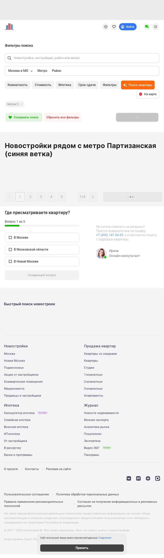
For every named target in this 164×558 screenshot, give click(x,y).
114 (82, 197)
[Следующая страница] (93, 197)
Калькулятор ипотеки (25, 413)
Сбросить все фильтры (62, 117)
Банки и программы (18, 455)
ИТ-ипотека (12, 434)
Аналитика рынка (96, 427)
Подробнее (105, 537)
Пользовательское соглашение (26, 494)
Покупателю (92, 434)
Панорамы (91, 455)
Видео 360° (97, 448)
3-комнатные (93, 388)
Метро (42, 71)
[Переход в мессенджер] (157, 478)
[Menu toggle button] (155, 26)
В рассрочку (12, 448)
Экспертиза (92, 441)
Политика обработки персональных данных (87, 494)
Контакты (32, 469)
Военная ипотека (16, 427)
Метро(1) (13, 104)
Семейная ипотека (17, 420)
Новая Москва (14, 360)
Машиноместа (14, 388)
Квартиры (91, 360)
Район (56, 71)
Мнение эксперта (96, 420)
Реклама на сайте (58, 469)
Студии (89, 367)
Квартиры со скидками (100, 354)
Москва (9, 354)
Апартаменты (93, 395)
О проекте (11, 469)
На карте (150, 94)
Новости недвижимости (101, 413)
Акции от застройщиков (21, 374)
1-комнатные (93, 374)
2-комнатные (93, 381)
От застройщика (15, 441)
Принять (82, 548)
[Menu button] (146, 26)
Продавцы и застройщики (22, 395)
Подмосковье (14, 367)
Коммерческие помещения (23, 381)
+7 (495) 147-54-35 (109, 235)
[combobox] (20, 71)
